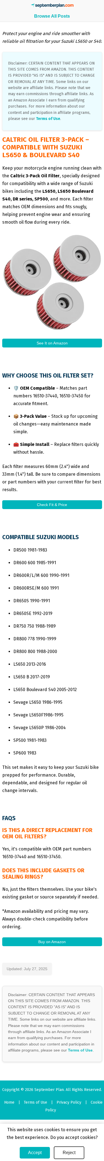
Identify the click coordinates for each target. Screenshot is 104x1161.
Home (9, 1102)
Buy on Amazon (52, 942)
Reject (69, 1152)
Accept (35, 1152)
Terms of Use (48, 118)
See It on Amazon (52, 343)
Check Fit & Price (52, 504)
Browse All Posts (52, 16)
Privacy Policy (69, 1102)
